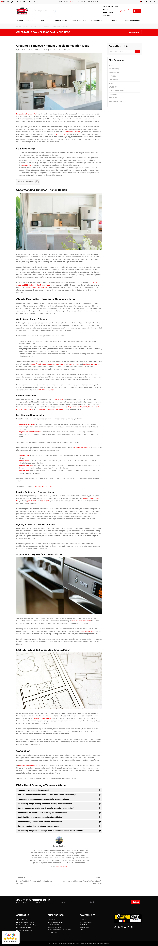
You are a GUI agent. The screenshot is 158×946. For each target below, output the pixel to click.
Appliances (114, 72)
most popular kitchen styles (37, 287)
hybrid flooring (87, 498)
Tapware (113, 21)
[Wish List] (125, 10)
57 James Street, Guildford (27, 925)
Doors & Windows (132, 21)
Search (54, 11)
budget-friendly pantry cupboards (42, 364)
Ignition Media (104, 943)
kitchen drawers (73, 364)
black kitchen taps (87, 631)
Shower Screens (78, 21)
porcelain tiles (32, 501)
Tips (110, 65)
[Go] (137, 51)
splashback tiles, (60, 134)
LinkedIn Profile (61, 867)
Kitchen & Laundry (24, 21)
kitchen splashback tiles (43, 486)
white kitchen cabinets (73, 132)
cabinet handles (58, 399)
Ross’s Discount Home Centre (29, 765)
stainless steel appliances (81, 621)
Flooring (113, 94)
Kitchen (33, 26)
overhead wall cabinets (91, 364)
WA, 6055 (22, 927)
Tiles (42, 21)
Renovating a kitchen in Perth (27, 114)
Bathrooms (95, 21)
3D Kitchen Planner (46, 390)
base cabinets (61, 364)
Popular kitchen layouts (42, 718)
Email (92, 902)
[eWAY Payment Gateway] (128, 918)
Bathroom (113, 80)
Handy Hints (25, 26)
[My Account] (121, 10)
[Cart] (129, 10)
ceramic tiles (45, 501)
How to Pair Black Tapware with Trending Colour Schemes (34, 880)
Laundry (112, 87)
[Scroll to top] (153, 939)
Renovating (114, 69)
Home (18, 26)
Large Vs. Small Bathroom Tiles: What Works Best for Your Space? (82, 880)
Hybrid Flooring (61, 21)
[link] (137, 11)
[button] (11, 937)
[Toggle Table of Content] (36, 181)
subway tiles (27, 165)
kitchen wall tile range (82, 448)
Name (63, 902)
